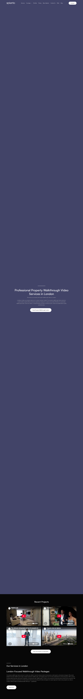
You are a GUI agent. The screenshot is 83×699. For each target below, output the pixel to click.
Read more (11, 687)
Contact (72, 3)
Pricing (39, 3)
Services (23, 3)
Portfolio (35, 3)
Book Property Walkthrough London (41, 310)
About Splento (46, 3)
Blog (62, 3)
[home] (11, 3)
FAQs (58, 3)
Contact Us (53, 3)
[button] (29, 3)
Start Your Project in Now (40, 651)
